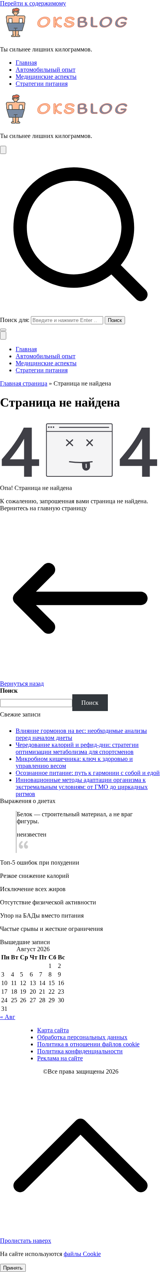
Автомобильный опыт (45, 69)
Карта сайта (53, 1030)
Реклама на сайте (60, 1058)
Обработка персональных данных (82, 1037)
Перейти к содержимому (33, 3)
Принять (13, 1268)
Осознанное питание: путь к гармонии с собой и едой (88, 773)
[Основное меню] (3, 150)
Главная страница (23, 383)
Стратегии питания (42, 83)
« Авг (7, 1017)
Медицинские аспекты (46, 76)
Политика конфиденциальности (80, 1051)
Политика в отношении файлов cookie (88, 1044)
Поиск (9, 690)
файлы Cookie (82, 1254)
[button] (3, 330)
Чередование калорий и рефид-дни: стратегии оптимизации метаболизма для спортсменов (77, 748)
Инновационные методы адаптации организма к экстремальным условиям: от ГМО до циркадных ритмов (82, 787)
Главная (26, 62)
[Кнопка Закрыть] (3, 335)
